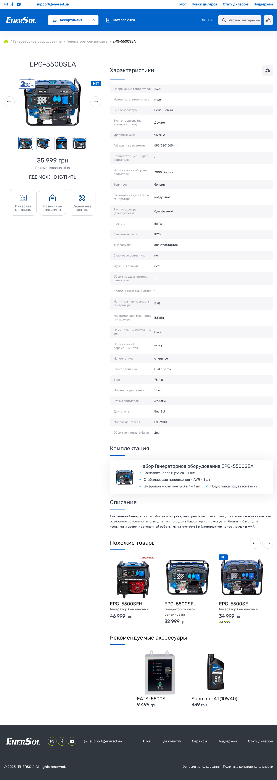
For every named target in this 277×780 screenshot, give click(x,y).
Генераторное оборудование (37, 41)
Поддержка (263, 4)
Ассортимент (71, 20)
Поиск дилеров (204, 4)
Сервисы (199, 741)
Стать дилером (235, 4)
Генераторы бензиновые (87, 41)
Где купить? (171, 741)
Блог (182, 4)
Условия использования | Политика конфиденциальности (228, 767)
